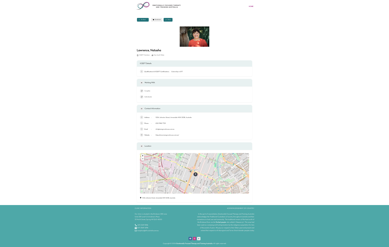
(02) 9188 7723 (161, 123)
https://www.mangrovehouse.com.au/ (167, 135)
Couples (147, 91)
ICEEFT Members (144, 55)
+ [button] (142, 155)
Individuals (148, 97)
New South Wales (159, 55)
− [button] (142, 159)
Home (251, 6)
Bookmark (158, 19)
